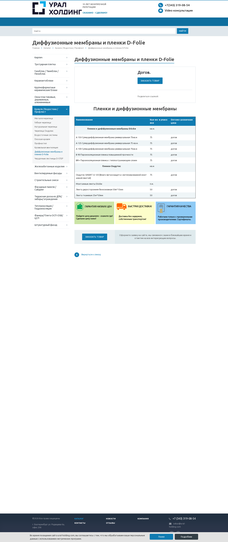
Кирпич (38, 57)
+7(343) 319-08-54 (177, 5)
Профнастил (41, 143)
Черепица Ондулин (44, 131)
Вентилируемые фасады (48, 173)
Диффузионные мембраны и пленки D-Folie (48, 153)
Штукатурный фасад (46, 225)
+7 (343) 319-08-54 (184, 518)
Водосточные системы (46, 135)
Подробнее (186, 537)
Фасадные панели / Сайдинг (45, 188)
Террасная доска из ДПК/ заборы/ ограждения (48, 197)
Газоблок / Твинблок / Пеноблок (46, 72)
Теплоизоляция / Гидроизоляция (44, 207)
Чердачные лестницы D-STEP (49, 158)
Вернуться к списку (91, 254)
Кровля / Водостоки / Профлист (46, 110)
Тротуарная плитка (45, 64)
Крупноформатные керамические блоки (46, 88)
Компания (143, 519)
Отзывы (110, 523)
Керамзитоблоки (44, 80)
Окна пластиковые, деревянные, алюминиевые (45, 100)
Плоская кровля (42, 139)
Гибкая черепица (43, 122)
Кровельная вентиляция (46, 147)
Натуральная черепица (46, 127)
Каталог (79, 519)
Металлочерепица (44, 118)
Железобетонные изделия (49, 166)
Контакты (79, 523)
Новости (111, 519)
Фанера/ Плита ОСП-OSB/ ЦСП (49, 216)
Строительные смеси (46, 180)
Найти (182, 31)
